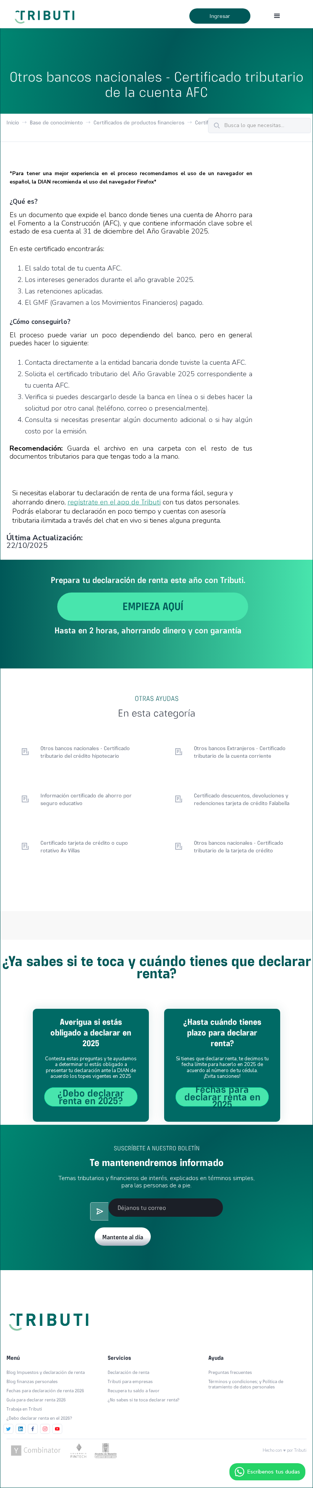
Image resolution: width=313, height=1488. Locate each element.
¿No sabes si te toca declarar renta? (143, 1400)
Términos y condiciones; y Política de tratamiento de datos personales (245, 1384)
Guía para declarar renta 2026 (36, 1400)
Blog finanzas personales (32, 1381)
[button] (277, 16)
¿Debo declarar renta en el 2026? (39, 1418)
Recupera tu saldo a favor (134, 1390)
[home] (46, 14)
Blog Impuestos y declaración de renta (45, 1372)
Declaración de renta (128, 1372)
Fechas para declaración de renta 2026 (45, 1390)
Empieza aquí (153, 606)
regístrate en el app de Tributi (114, 502)
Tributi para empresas (130, 1381)
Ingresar (220, 16)
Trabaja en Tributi (24, 1409)
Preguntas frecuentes (230, 1372)
